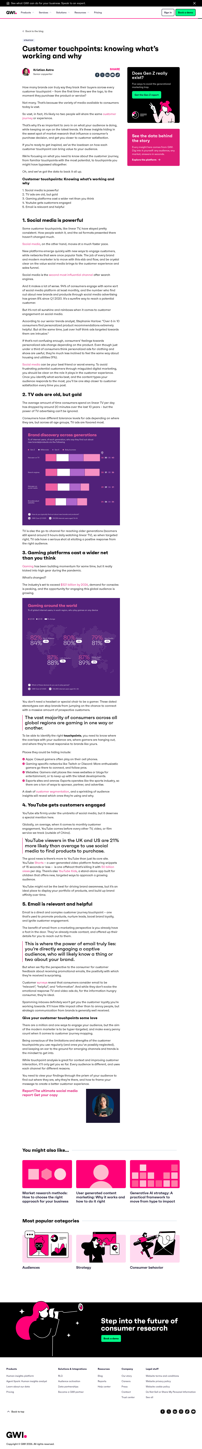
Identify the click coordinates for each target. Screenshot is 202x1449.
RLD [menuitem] (60, 1375)
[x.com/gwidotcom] (169, 1411)
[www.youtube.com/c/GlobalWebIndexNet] (193, 1411)
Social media (31, 244)
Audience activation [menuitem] (69, 1381)
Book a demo (185, 12)
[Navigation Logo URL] (11, 12)
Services (43, 12)
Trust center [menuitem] (128, 1397)
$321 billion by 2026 (74, 585)
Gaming (28, 566)
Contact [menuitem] (126, 1391)
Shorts (39, 863)
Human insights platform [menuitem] (20, 1375)
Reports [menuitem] (102, 1381)
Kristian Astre (43, 70)
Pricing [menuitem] (98, 12)
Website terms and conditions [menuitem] (162, 1375)
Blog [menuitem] (100, 1375)
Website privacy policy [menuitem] (158, 1381)
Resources (80, 12)
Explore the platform (144, 159)
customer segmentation (52, 791)
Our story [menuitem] (127, 1375)
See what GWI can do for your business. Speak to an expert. (48, 3)
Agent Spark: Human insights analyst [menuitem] (26, 1381)
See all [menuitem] (149, 1397)
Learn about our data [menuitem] (18, 1386)
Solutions (61, 12)
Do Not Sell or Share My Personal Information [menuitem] (171, 1391)
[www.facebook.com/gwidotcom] (162, 1411)
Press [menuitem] (125, 1386)
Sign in (168, 12)
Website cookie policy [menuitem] (158, 1386)
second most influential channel (71, 275)
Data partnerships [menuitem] (68, 1386)
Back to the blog (34, 31)
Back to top (17, 1411)
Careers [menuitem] (126, 1381)
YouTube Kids (68, 871)
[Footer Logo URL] (16, 1435)
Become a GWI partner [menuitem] (71, 1391)
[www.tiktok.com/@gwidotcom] (187, 1411)
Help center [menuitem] (104, 1386)
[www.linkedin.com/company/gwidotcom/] (175, 1411)
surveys (42, 982)
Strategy (29, 40)
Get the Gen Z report (147, 94)
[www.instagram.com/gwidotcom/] (181, 1411)
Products (26, 12)
